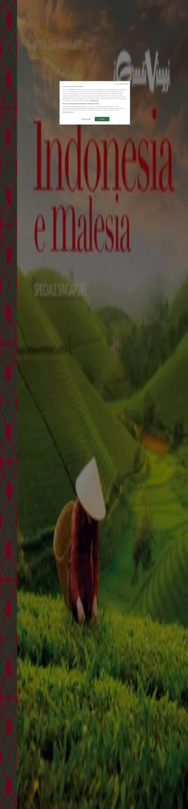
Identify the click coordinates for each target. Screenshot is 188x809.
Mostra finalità (86, 119)
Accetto (102, 119)
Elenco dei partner (68, 112)
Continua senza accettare (121, 84)
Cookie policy (94, 100)
